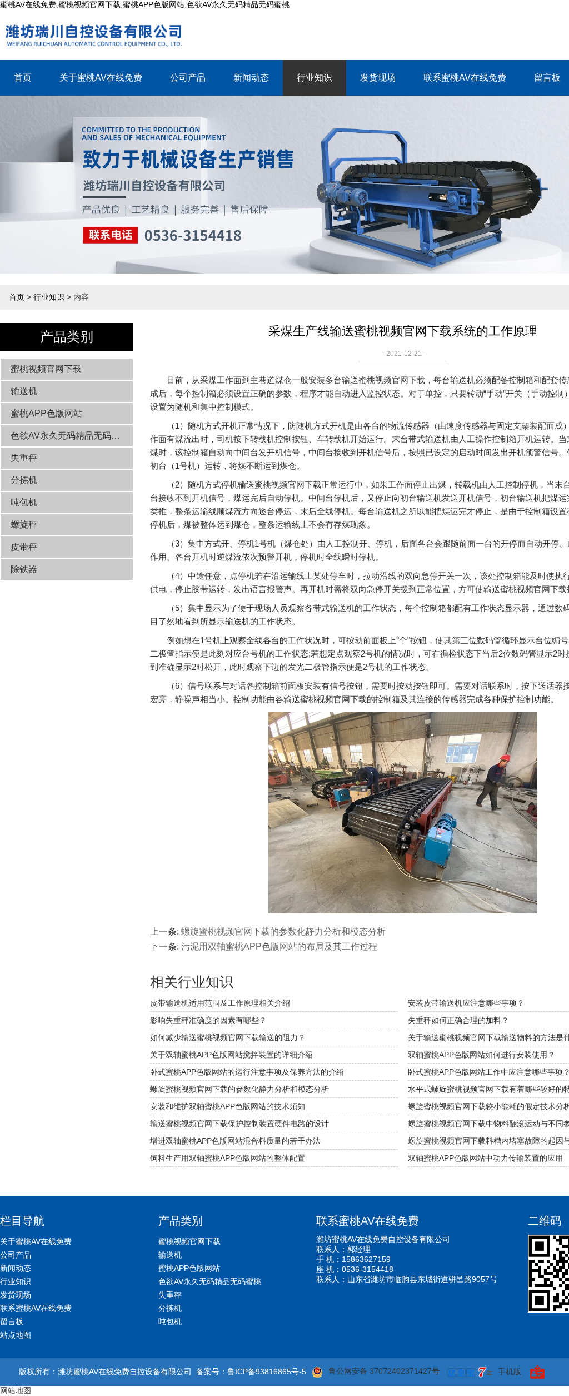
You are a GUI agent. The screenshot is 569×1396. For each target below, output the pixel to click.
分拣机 (24, 480)
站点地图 (15, 1334)
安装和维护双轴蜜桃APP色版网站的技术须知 (227, 1106)
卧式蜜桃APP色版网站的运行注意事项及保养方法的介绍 (247, 1071)
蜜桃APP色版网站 (46, 413)
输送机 (24, 391)
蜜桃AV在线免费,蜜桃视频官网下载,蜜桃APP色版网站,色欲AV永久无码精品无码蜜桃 (145, 4)
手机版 (509, 1371)
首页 (23, 77)
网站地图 (15, 1390)
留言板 (11, 1321)
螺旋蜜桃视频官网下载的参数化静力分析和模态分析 (283, 931)
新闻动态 (251, 77)
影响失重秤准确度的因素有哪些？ (208, 1020)
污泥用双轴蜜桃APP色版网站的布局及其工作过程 (279, 946)
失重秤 (24, 458)
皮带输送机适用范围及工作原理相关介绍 (220, 1002)
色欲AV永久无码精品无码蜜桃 (70, 435)
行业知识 (314, 77)
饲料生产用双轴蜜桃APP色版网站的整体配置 (227, 1158)
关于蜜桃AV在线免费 (100, 77)
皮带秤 (24, 547)
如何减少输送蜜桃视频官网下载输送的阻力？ (228, 1037)
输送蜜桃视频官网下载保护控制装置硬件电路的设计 (239, 1123)
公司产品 (188, 77)
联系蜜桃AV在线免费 (464, 77)
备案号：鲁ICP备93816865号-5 (251, 1371)
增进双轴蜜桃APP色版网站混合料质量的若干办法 (235, 1140)
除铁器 (24, 569)
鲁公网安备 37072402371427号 (384, 1371)
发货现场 (378, 77)
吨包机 (24, 502)
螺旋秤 (24, 524)
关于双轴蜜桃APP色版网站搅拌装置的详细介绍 (231, 1054)
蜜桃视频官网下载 (46, 369)
